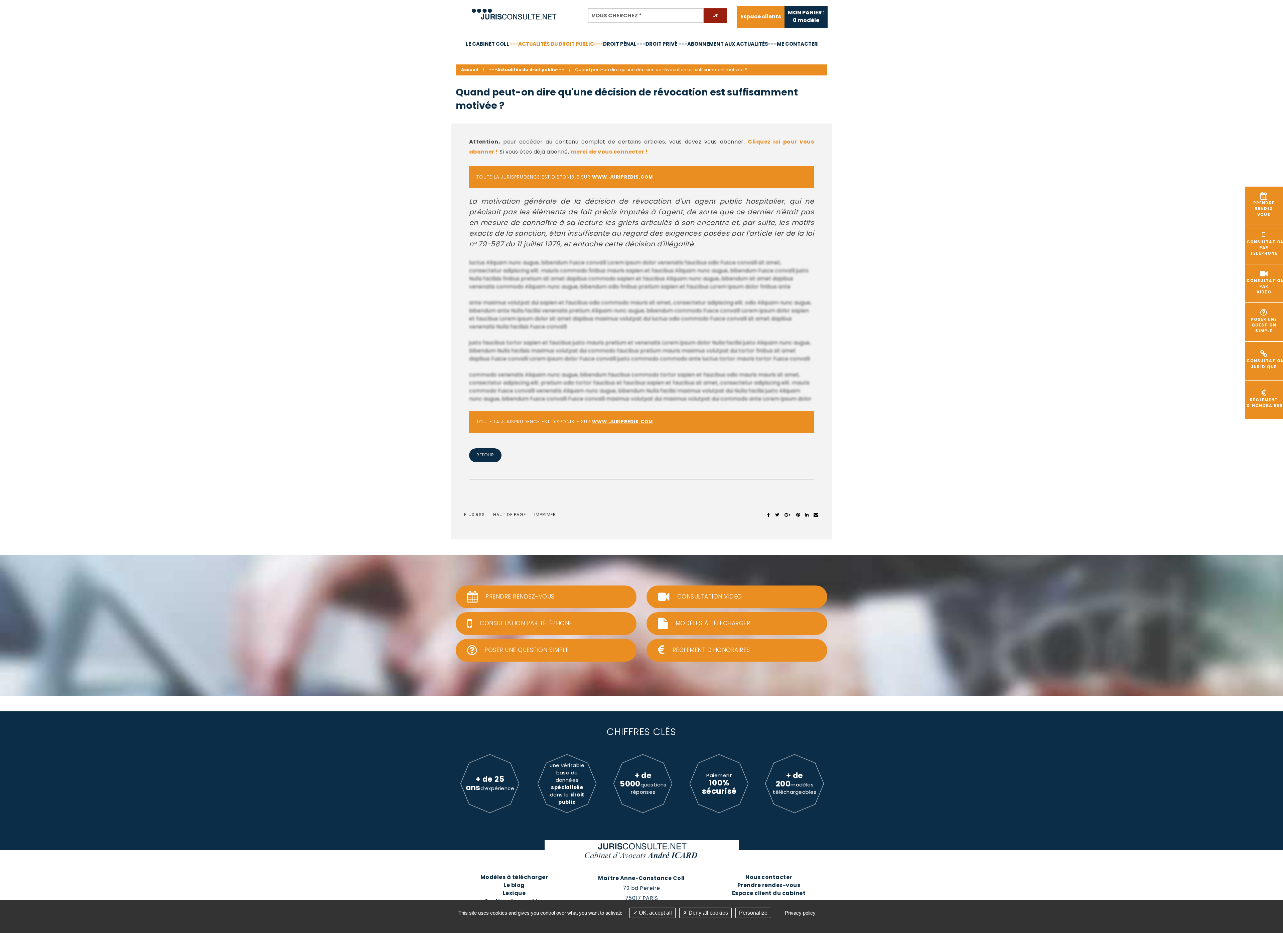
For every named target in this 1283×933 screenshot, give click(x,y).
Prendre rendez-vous (768, 885)
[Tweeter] (777, 515)
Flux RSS (474, 514)
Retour (485, 455)
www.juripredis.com (622, 177)
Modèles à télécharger (514, 877)
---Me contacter (793, 44)
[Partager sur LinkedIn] (806, 515)
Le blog (514, 885)
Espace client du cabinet (769, 893)
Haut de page (509, 514)
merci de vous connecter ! (609, 152)
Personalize (753, 913)
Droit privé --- (666, 44)
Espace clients (760, 16)
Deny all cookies (707, 913)
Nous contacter (768, 877)
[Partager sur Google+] (788, 515)
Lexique (514, 893)
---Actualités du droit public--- (556, 44)
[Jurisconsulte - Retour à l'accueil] (514, 11)
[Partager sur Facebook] (768, 515)
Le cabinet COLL (487, 44)
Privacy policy (800, 913)
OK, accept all (654, 913)
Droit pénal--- (624, 44)
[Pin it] (798, 515)
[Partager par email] (816, 515)
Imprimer (545, 514)
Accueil (469, 69)
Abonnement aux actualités (727, 44)
